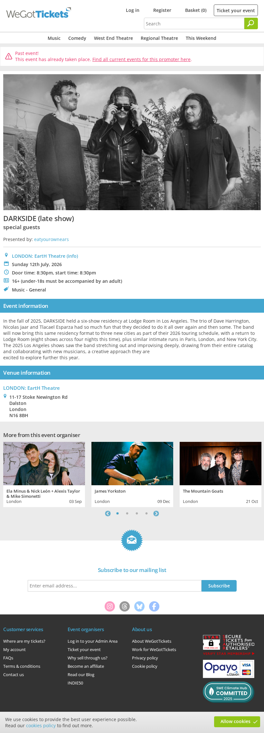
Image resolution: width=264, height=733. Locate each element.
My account (14, 649)
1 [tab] (117, 513)
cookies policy (41, 725)
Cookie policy (144, 666)
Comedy (77, 38)
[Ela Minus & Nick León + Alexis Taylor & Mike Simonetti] (44, 462)
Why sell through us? (88, 658)
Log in (132, 10)
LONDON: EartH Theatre (38, 256)
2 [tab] (127, 513)
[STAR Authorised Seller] (228, 654)
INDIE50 (75, 683)
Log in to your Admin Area (93, 641)
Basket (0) (195, 10)
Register (162, 10)
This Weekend (201, 38)
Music (54, 38)
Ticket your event (236, 10)
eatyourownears (51, 239)
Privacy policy (145, 658)
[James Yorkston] (132, 462)
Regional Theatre (159, 38)
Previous (108, 513)
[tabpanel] (44, 473)
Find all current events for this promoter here (141, 59)
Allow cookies (235, 721)
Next (156, 513)
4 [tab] (146, 513)
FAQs (8, 658)
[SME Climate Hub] (228, 701)
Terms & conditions (21, 666)
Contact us (13, 674)
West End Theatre (113, 38)
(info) (72, 256)
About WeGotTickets (151, 641)
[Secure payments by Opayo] (228, 676)
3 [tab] (137, 513)
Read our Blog (81, 674)
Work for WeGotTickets (154, 649)
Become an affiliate (86, 666)
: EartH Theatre (31, 388)
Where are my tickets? (24, 641)
